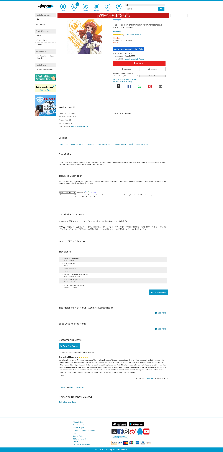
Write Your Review (70, 346)
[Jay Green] (150, 378)
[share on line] (139, 85)
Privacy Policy (78, 422)
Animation (117, 31)
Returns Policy (78, 436)
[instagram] (126, 431)
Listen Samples (159, 292)
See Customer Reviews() (133, 34)
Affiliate (75, 442)
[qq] (139, 431)
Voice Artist (80, 387)
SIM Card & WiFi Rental (81, 445)
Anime (71, 387)
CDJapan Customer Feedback (84, 430)
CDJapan (62, 387)
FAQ (74, 433)
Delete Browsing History (68, 402)
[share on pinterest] (150, 85)
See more (161, 313)
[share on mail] (160, 85)
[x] (114, 431)
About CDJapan (78, 428)
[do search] (161, 9)
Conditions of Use (79, 425)
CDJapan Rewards (79, 439)
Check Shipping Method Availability (125, 79)
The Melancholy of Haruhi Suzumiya (45, 57)
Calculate (152, 76)
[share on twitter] (118, 85)
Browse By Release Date (45, 69)
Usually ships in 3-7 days (134, 59)
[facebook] (120, 431)
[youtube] (146, 432)
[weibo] (133, 431)
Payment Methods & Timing (122, 81)
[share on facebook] (129, 85)
